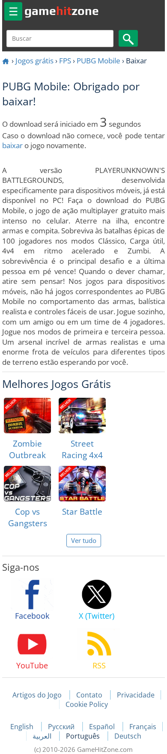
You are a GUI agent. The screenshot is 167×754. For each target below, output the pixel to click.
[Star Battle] (82, 483)
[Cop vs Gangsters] (27, 483)
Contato (89, 695)
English (22, 726)
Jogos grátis (34, 61)
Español (102, 726)
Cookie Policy (87, 704)
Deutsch (127, 736)
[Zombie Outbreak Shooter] (27, 415)
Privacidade (136, 695)
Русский (62, 726)
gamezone (61, 11)
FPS (65, 61)
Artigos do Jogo (37, 695)
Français (142, 726)
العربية (43, 736)
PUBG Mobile (98, 61)
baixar (12, 145)
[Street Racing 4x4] (82, 415)
